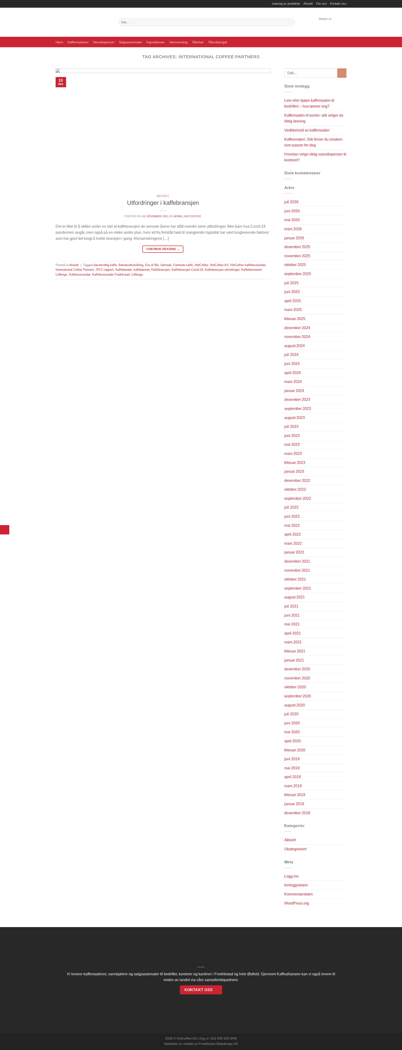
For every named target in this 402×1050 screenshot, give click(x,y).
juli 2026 (291, 202)
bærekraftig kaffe (105, 265)
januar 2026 (294, 238)
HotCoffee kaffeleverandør (247, 265)
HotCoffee (201, 265)
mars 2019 (293, 786)
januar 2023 (294, 471)
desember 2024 (297, 328)
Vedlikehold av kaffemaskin (306, 130)
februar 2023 (294, 463)
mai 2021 (292, 624)
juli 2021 (291, 606)
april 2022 (292, 534)
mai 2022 (292, 525)
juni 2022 (292, 516)
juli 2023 (291, 427)
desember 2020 (297, 669)
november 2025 (297, 256)
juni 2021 (292, 615)
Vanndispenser (104, 42)
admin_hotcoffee (187, 216)
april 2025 (292, 301)
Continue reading (163, 249)
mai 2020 (292, 732)
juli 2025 (291, 283)
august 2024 (294, 346)
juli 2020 (291, 714)
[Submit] (290, 22)
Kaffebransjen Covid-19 (187, 269)
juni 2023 (292, 436)
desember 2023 (297, 400)
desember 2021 (297, 561)
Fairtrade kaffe (183, 265)
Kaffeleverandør (79, 274)
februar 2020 (294, 750)
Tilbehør (198, 42)
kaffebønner (141, 269)
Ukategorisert (295, 849)
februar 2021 (294, 651)
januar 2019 (294, 804)
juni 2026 (292, 211)
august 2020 (294, 705)
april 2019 (292, 777)
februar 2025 (294, 319)
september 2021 (297, 588)
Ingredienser (155, 42)
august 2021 (294, 597)
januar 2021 (294, 660)
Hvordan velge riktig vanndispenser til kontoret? (315, 157)
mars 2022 (293, 543)
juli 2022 (291, 507)
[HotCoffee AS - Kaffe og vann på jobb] (83, 22)
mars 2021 (293, 642)
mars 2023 (293, 454)
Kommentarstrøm (298, 894)
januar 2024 (294, 391)
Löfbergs (137, 274)
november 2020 (297, 678)
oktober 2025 (295, 265)
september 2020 (297, 696)
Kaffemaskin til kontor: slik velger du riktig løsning (313, 118)
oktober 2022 (295, 489)
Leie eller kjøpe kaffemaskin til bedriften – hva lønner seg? (309, 103)
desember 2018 (297, 813)
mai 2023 (292, 444)
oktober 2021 (295, 579)
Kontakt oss (338, 3)
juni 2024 (292, 364)
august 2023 (294, 418)
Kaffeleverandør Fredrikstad (111, 274)
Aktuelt (308, 3)
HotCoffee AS (219, 265)
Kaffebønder (123, 269)
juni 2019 (292, 759)
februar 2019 (294, 795)
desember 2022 (297, 481)
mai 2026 (292, 220)
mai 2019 (292, 768)
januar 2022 (294, 552)
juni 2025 (292, 292)
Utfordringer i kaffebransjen (163, 202)
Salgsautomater (130, 42)
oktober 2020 (295, 687)
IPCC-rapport (105, 269)
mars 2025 (293, 310)
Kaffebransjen (160, 269)
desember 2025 (297, 247)
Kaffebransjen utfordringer (222, 269)
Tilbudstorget (217, 42)
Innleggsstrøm (296, 885)
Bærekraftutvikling (131, 265)
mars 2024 (293, 382)
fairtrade (166, 265)
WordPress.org (296, 903)
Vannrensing (178, 42)
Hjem (59, 42)
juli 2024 (291, 355)
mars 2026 (293, 229)
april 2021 (292, 633)
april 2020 (292, 741)
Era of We (152, 265)
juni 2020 (292, 723)
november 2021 (297, 570)
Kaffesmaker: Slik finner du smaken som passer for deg (313, 142)
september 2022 (297, 498)
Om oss (321, 3)
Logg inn (291, 876)
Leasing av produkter (286, 3)
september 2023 (297, 409)
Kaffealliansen (289, 974)
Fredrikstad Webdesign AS (218, 1044)
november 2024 (297, 337)
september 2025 (297, 274)
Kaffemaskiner (78, 42)
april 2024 (292, 373)
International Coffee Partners (75, 269)
